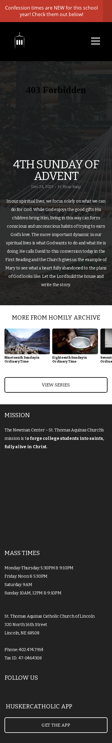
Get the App (56, 725)
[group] (27, 348)
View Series (56, 385)
